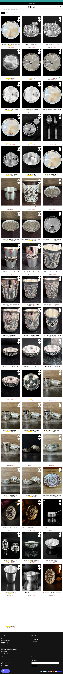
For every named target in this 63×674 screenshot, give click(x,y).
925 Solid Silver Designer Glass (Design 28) (52, 304)
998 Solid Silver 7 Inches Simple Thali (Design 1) (11, 77)
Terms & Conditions (35, 639)
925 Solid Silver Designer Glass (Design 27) (31, 304)
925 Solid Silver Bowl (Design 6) (31, 174)
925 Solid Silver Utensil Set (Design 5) (11, 560)
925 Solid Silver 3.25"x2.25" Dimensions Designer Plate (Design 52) (52, 592)
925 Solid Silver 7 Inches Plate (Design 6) (52, 174)
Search (2, 659)
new (44, 500)
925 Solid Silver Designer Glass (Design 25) (52, 271)
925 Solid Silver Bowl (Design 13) (52, 560)
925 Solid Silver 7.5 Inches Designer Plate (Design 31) (52, 206)
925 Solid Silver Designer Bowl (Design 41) (10, 398)
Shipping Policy (4, 663)
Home (2, 9)
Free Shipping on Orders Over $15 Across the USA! (31, 1)
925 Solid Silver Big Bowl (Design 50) (10, 495)
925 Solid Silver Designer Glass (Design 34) (11, 430)
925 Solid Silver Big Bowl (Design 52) (31, 495)
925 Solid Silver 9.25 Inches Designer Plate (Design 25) (31, 239)
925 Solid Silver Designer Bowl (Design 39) (31, 366)
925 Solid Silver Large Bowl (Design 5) (31, 592)
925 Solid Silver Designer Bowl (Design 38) (10, 366)
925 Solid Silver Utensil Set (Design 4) (52, 527)
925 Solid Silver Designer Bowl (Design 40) (52, 366)
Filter (3, 12)
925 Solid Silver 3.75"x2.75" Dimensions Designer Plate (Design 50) (31, 527)
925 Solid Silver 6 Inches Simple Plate (11, 109)
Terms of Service (4, 665)
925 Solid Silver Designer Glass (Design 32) (52, 398)
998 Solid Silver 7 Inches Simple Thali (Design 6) (52, 239)
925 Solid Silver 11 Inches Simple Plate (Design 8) (11, 142)
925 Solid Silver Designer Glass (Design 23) (31, 271)
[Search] (5, 7)
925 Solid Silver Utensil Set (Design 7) (31, 142)
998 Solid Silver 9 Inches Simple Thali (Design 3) (52, 77)
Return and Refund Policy (6, 662)
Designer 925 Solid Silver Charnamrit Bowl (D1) (52, 335)
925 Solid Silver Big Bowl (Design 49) (52, 462)
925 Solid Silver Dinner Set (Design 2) (52, 44)
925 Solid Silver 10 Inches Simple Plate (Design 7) (11, 44)
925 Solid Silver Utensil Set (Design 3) (11, 174)
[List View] (7, 12)
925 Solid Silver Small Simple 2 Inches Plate (31, 398)
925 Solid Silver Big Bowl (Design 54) (31, 462)
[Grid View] (6, 12)
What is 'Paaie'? (35, 638)
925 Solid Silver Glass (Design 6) (11, 592)
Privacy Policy (3, 660)
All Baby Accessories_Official (9, 9)
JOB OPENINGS (34, 641)
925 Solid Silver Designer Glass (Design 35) (31, 430)
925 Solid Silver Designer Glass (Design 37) (11, 462)
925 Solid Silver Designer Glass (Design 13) (31, 206)
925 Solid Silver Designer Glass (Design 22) (11, 271)
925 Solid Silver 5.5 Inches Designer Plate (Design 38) (52, 495)
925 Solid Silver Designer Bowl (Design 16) (31, 560)
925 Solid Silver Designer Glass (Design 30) (31, 335)
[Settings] (58, 7)
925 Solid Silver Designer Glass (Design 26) (11, 304)
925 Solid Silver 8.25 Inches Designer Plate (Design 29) (11, 239)
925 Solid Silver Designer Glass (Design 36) (52, 430)
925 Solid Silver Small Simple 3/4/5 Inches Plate (31, 109)
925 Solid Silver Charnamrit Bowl (11, 206)
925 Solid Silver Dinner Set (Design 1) (31, 44)
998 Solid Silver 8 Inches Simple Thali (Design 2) (31, 77)
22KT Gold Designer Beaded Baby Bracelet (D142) (11, 625)
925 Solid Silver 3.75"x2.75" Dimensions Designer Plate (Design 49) (11, 527)
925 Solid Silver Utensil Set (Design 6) (52, 142)
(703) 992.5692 (32, 3)
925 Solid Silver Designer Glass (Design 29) (11, 335)
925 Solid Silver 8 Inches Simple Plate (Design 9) (52, 109)
